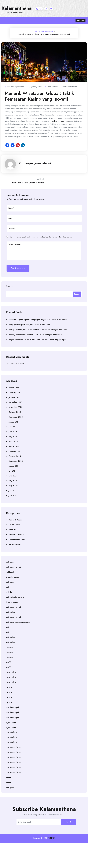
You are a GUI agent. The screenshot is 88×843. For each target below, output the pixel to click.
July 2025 (12, 426)
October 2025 (15, 412)
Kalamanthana (16, 8)
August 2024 (14, 466)
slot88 (8, 662)
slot (7, 587)
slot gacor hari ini (13, 567)
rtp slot (9, 687)
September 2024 (16, 461)
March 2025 (14, 446)
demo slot (10, 647)
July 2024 (13, 471)
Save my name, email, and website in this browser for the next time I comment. (41, 237)
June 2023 (13, 495)
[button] (80, 20)
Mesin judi (13, 529)
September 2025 (16, 417)
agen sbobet (11, 722)
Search (10, 286)
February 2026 (15, 392)
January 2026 (14, 397)
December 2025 (15, 402)
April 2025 (13, 441)
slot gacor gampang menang (18, 622)
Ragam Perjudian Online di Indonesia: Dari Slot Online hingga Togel (37, 339)
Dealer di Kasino (15, 520)
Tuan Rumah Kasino (17, 539)
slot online (10, 612)
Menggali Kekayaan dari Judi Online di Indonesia (29, 324)
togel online (11, 672)
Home (35, 31)
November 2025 (15, 407)
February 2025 (15, 451)
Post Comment (17, 268)
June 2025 (13, 431)
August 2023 (14, 485)
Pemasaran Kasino (46, 31)
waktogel (10, 572)
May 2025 (13, 436)
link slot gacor (12, 602)
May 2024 (13, 480)
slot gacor (10, 562)
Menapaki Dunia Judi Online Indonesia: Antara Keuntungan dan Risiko (38, 329)
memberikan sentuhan (60, 121)
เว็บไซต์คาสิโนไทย (13, 747)
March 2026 (14, 387)
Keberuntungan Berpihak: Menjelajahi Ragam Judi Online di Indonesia (38, 319)
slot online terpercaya (15, 597)
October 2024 (15, 456)
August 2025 (14, 422)
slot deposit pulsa (13, 707)
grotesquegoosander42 (35, 163)
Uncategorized (15, 544)
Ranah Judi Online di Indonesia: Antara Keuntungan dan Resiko (35, 334)
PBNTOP (51, 838)
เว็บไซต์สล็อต (11, 732)
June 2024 (13, 476)
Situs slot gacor (12, 577)
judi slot (9, 592)
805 (53, 86)
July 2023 (12, 490)
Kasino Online (14, 524)
